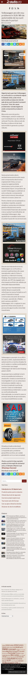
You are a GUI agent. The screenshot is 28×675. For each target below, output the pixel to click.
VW (16, 663)
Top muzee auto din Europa (10, 501)
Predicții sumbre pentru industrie (12, 492)
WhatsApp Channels (8, 468)
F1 (18, 651)
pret (16, 657)
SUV (9, 660)
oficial (4, 657)
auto (21, 647)
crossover (22, 649)
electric (9, 651)
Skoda (4, 661)
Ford (7, 653)
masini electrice (6, 655)
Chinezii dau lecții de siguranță (11, 495)
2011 (12, 645)
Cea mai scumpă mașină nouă (11, 498)
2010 (7, 645)
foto (18, 653)
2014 (4, 647)
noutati (23, 655)
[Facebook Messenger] (14, 44)
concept (12, 649)
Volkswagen (8, 663)
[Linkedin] (8, 44)
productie (20, 657)
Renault (4, 659)
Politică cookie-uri (9, 669)
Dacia (3, 651)
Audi (17, 647)
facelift (22, 651)
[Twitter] (6, 44)
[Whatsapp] (11, 44)
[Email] (17, 44)
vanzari (20, 661)
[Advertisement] (14, 572)
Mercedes (15, 655)
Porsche (12, 657)
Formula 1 (12, 653)
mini (20, 655)
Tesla (12, 661)
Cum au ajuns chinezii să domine (11, 504)
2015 (7, 647)
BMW (5, 649)
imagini (22, 653)
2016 (11, 647)
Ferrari (3, 653)
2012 (16, 645)
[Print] (20, 44)
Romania (19, 659)
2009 (3, 645)
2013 (21, 645)
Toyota (16, 661)
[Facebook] (3, 44)
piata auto (8, 657)
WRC (19, 663)
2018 (13, 647)
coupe (18, 649)
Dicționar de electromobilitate (11, 507)
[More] (23, 44)
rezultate (11, 658)
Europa (14, 651)
